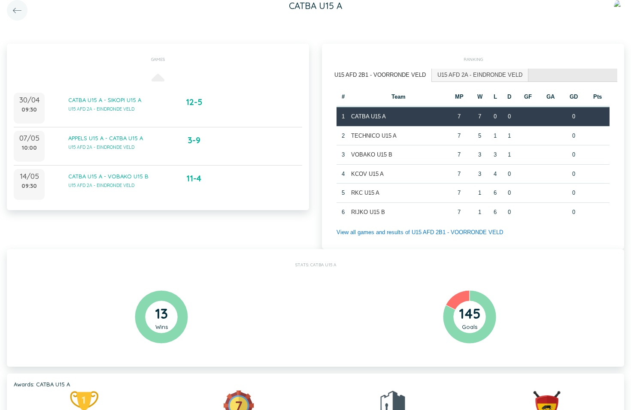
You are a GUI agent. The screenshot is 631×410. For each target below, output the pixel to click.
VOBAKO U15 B (371, 154)
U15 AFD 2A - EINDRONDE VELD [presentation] (479, 75)
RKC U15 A (365, 193)
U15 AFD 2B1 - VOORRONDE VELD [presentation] (380, 75)
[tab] (380, 75)
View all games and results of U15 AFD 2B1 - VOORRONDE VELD (420, 232)
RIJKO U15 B (368, 212)
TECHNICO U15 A (374, 136)
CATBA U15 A (368, 116)
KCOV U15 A (367, 174)
